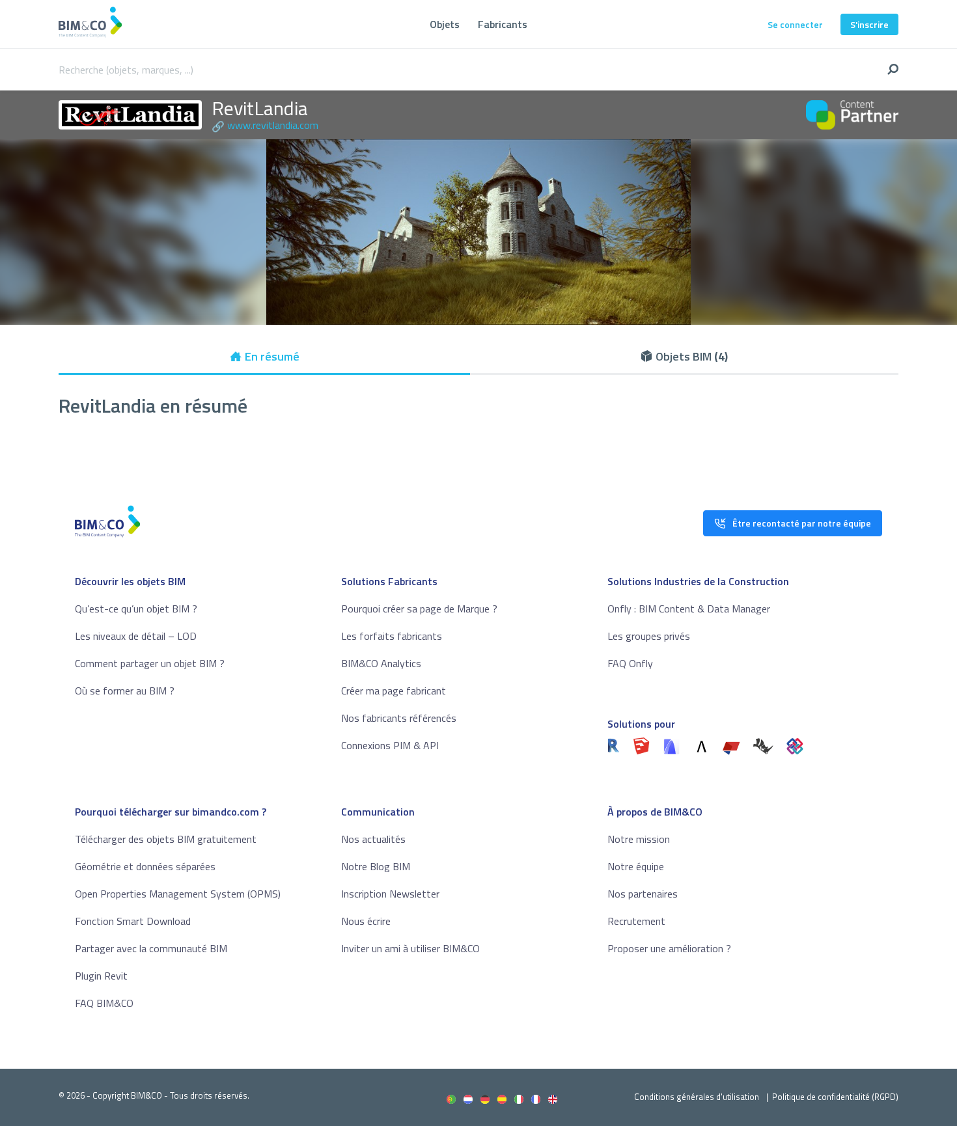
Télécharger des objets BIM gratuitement (166, 839)
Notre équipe (635, 866)
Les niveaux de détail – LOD (136, 636)
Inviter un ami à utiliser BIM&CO (410, 948)
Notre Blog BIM (375, 866)
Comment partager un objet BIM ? (150, 663)
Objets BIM (692, 356)
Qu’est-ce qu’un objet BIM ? (136, 608)
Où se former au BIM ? (124, 690)
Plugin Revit (101, 975)
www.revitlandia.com (272, 125)
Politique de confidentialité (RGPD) (835, 1096)
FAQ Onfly (630, 663)
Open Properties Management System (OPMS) (178, 893)
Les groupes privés (648, 636)
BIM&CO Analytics (381, 663)
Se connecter (795, 24)
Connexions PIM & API (390, 745)
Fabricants (502, 24)
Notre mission (638, 839)
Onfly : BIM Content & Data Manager (688, 608)
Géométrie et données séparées (145, 866)
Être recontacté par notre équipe (801, 523)
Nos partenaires (642, 893)
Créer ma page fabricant (393, 690)
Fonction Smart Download (133, 921)
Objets (445, 24)
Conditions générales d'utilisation (696, 1096)
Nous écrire (366, 921)
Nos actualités (373, 839)
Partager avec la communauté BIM (151, 948)
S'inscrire (869, 24)
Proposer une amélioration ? (669, 948)
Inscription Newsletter (390, 893)
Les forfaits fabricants (391, 636)
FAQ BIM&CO (104, 1003)
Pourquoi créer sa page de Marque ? (419, 608)
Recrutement (636, 921)
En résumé (272, 356)
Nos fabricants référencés (398, 718)
